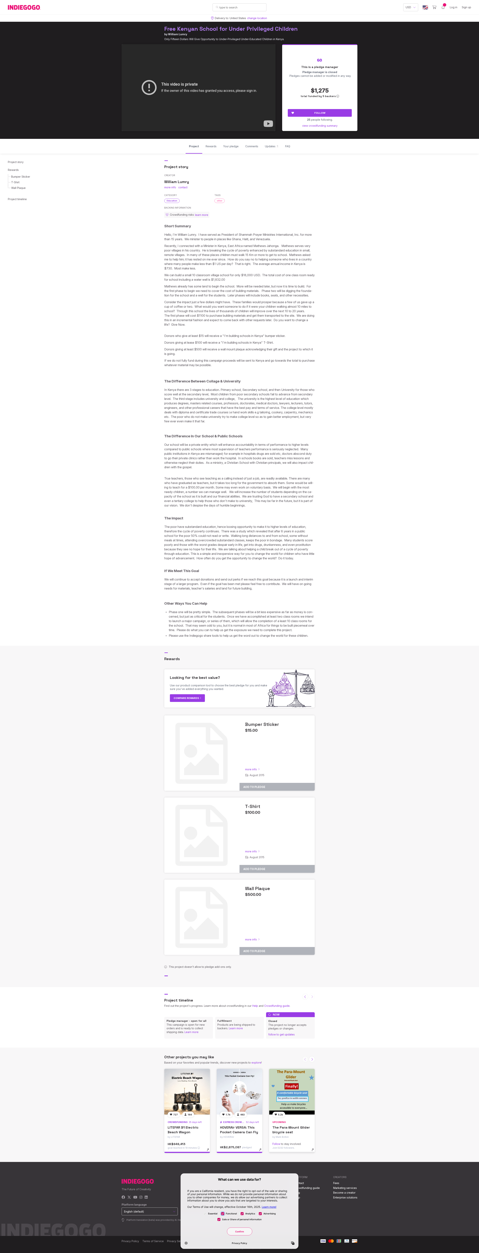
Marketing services (345, 1187)
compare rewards (187, 697)
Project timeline (17, 199)
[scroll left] (305, 996)
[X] (129, 1197)
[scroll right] (312, 1059)
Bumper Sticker (20, 176)
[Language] (425, 7)
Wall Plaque (18, 187)
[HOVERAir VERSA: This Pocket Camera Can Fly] (239, 1092)
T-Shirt (15, 182)
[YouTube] (135, 1197)
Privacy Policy (130, 1241)
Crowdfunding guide (277, 1005)
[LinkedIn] (146, 1197)
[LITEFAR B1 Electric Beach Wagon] (187, 1092)
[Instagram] (140, 1197)
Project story (16, 162)
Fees (336, 1183)
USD (408, 7)
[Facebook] (123, 1197)
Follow (319, 112)
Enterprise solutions (345, 1197)
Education (172, 200)
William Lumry (177, 34)
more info (170, 187)
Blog (297, 1192)
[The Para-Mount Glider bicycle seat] (292, 1092)
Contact (299, 1183)
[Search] (217, 7)
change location (257, 18)
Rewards (13, 169)
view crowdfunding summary (320, 125)
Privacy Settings (177, 1241)
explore (256, 1062)
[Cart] (434, 7)
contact (182, 187)
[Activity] (443, 7)
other (219, 200)
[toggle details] (209, 1151)
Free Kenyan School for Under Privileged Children (231, 28)
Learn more (191, 1032)
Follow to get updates (281, 1034)
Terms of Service (153, 1241)
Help (255, 1005)
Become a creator (344, 1192)
